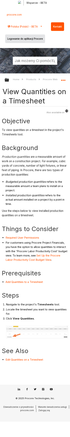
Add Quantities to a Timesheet (24, 282)
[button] (53, 60)
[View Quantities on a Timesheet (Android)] (66, 111)
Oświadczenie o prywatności (18, 407)
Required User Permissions (22, 237)
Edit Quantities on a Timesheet (24, 359)
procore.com (14, 14)
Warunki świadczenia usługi (52, 407)
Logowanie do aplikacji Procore (25, 38)
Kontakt (57, 26)
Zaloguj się (44, 410)
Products (31, 79)
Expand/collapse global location (63, 78)
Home (16, 79)
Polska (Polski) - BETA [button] (24, 26)
